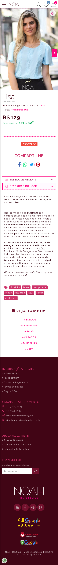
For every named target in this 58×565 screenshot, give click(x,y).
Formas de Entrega (13, 386)
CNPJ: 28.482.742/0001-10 (29, 554)
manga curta (39, 287)
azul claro (10, 298)
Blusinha (15, 287)
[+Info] (42, 106)
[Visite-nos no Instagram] (40, 507)
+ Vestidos (29, 319)
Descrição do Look (22, 186)
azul (31, 293)
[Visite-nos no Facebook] (25, 507)
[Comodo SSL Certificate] (29, 534)
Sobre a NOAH (11, 373)
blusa (26, 287)
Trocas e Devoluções (14, 440)
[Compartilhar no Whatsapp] (25, 164)
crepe (8, 293)
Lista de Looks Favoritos (16, 449)
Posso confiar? (11, 377)
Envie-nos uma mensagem (19, 415)
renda (40, 293)
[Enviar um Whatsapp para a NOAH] (4, 561)
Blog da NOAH (10, 391)
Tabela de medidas (22, 179)
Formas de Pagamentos (15, 382)
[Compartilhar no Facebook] (19, 164)
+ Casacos (29, 337)
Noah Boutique (19, 110)
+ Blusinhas (29, 343)
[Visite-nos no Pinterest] (33, 507)
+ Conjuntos (29, 325)
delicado (20, 293)
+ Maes (29, 349)
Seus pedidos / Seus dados (17, 444)
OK (35, 471)
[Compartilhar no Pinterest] (38, 164)
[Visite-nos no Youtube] (17, 507)
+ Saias (29, 331)
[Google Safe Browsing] (29, 542)
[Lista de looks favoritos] (46, 4)
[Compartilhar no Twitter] (32, 164)
